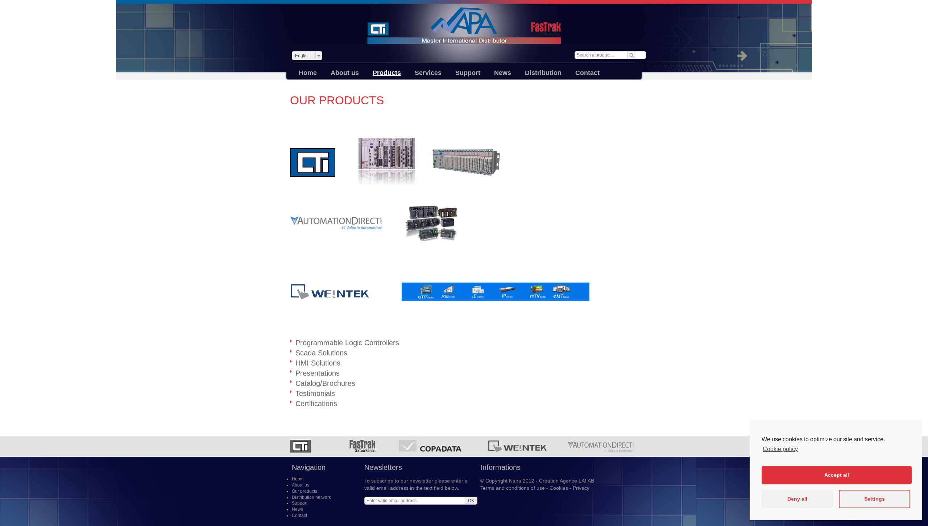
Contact (587, 73)
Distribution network (311, 497)
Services (428, 73)
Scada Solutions (321, 353)
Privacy (581, 488)
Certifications (316, 404)
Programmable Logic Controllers (347, 343)
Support (467, 73)
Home (308, 73)
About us (345, 73)
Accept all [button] (836, 475)
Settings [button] (874, 499)
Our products (304, 491)
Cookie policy (780, 449)
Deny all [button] (797, 499)
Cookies (559, 488)
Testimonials (315, 393)
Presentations (317, 373)
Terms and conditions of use (512, 488)
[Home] (464, 25)
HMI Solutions (317, 363)
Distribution (543, 73)
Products (387, 73)
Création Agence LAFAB (566, 481)
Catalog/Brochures (325, 383)
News (502, 73)
